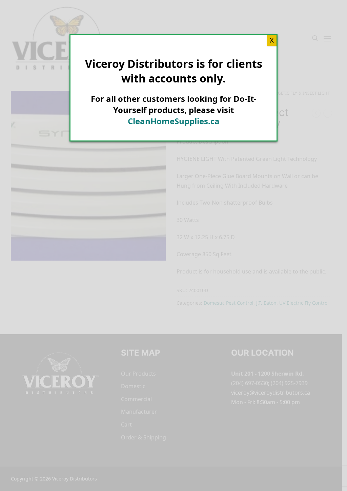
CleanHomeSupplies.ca (174, 121)
